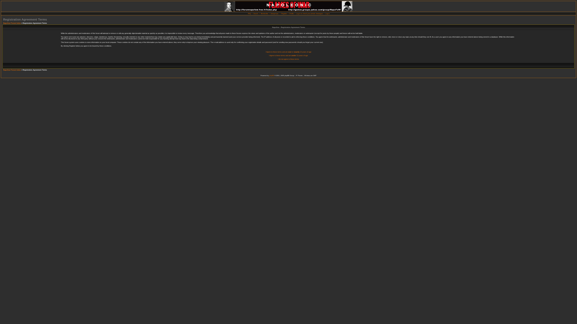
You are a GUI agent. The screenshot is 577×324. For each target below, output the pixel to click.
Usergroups (274, 13)
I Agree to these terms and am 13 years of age (288, 55)
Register (284, 13)
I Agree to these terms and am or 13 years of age (288, 52)
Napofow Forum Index (12, 23)
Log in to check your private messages (309, 13)
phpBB (271, 75)
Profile (291, 13)
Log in (327, 13)
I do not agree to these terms (288, 59)
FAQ (249, 13)
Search (255, 13)
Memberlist (264, 13)
